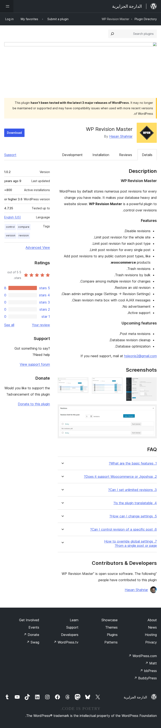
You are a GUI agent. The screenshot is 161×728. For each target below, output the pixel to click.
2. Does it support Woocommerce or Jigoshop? (120, 477)
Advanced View (38, 247)
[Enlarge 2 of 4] (117, 383)
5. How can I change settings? (133, 516)
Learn (74, 620)
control (10, 226)
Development (72, 155)
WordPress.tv (65, 642)
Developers (69, 635)
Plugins (112, 635)
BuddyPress (145, 678)
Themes (111, 627)
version (10, 235)
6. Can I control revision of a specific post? (123, 529)
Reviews (125, 155)
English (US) (12, 217)
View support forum (35, 364)
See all (9, 325)
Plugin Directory (146, 19)
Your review (41, 325)
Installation (100, 155)
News (152, 627)
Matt (151, 663)
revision (24, 235)
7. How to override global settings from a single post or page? (130, 543)
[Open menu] (6, 6)
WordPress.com (142, 656)
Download (14, 132)
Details (147, 155)
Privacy (151, 642)
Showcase (109, 620)
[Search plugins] (112, 34)
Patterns (111, 642)
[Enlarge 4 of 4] (151, 410)
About (152, 620)
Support (10, 155)
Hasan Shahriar (120, 136)
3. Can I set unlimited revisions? (132, 490)
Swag (32, 642)
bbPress (148, 671)
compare (23, 226)
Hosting (151, 635)
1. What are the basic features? (133, 463)
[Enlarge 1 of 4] (151, 383)
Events (34, 627)
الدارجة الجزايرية (135, 697)
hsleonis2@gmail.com (140, 356)
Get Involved (29, 620)
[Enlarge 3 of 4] (83, 383)
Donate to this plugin (34, 404)
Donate (31, 635)
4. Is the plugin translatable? (135, 503)
